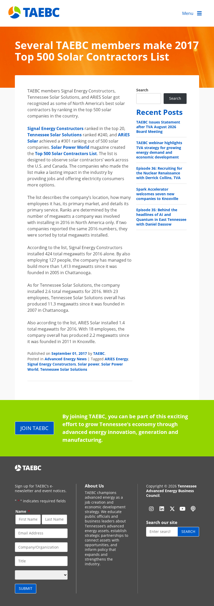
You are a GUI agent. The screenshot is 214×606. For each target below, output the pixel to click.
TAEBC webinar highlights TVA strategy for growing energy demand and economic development (159, 150)
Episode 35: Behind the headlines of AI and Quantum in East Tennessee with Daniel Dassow (161, 217)
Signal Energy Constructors (55, 128)
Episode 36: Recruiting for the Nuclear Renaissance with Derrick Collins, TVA (159, 173)
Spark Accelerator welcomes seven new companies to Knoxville (157, 194)
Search (142, 90)
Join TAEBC (34, 428)
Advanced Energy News (66, 358)
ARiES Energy (116, 358)
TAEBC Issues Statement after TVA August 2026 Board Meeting (158, 127)
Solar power (88, 364)
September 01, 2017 (69, 353)
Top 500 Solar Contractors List (66, 153)
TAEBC (99, 353)
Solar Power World (70, 147)
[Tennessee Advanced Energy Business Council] (34, 14)
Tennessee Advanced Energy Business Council (171, 491)
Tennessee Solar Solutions (54, 135)
